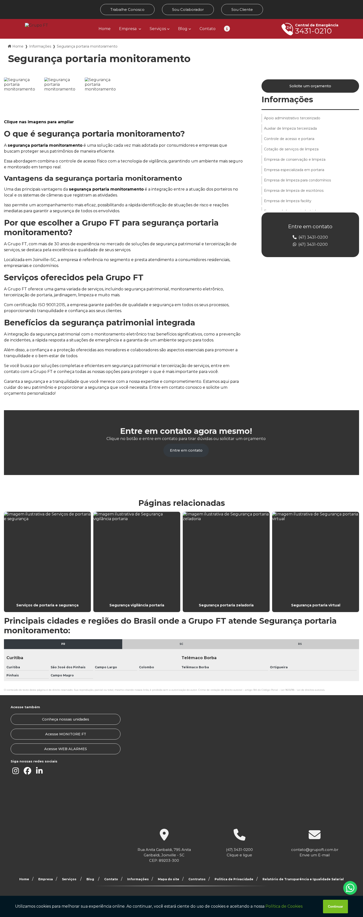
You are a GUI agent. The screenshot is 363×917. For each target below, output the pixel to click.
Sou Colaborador (188, 9)
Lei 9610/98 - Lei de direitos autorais (302, 689)
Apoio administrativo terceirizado (292, 118)
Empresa (128, 28)
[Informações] (227, 29)
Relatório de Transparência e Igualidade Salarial (303, 879)
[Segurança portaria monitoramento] (23, 96)
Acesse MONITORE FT (65, 734)
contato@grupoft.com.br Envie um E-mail (314, 852)
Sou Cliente (242, 9)
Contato (208, 28)
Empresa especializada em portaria (294, 170)
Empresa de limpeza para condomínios (297, 180)
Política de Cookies (283, 906)
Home (105, 28)
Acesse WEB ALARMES (65, 749)
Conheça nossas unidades (65, 719)
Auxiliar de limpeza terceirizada (290, 128)
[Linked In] (39, 771)
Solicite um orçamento (310, 86)
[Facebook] (27, 771)
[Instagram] (15, 771)
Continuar (335, 906)
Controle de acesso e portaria (289, 139)
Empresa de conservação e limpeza (294, 159)
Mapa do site (168, 879)
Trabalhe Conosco (127, 9)
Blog (182, 28)
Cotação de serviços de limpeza (291, 149)
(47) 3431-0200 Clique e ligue (239, 852)
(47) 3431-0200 (313, 237)
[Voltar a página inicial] (36, 25)
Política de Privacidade (234, 879)
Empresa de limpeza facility (287, 201)
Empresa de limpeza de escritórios (293, 190)
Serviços (158, 28)
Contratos (196, 879)
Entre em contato (186, 450)
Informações (40, 46)
